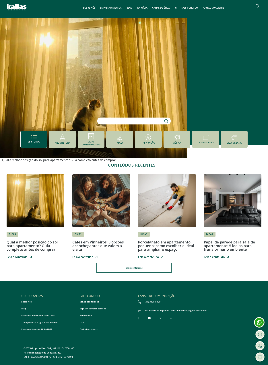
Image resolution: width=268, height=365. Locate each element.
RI (175, 7)
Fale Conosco (189, 7)
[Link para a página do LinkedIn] (171, 318)
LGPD (82, 322)
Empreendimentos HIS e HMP (36, 329)
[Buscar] (257, 6)
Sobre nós (89, 7)
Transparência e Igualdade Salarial (39, 322)
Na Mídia (142, 7)
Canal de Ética (161, 7)
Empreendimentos (111, 7)
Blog (130, 7)
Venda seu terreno (89, 301)
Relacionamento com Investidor (38, 315)
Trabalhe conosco (89, 329)
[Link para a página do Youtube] (149, 318)
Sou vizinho (86, 315)
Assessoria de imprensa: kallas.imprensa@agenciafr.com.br (176, 310)
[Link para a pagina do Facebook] (139, 318)
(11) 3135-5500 (152, 301)
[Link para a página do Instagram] (160, 318)
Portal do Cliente (213, 7)
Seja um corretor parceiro (93, 308)
